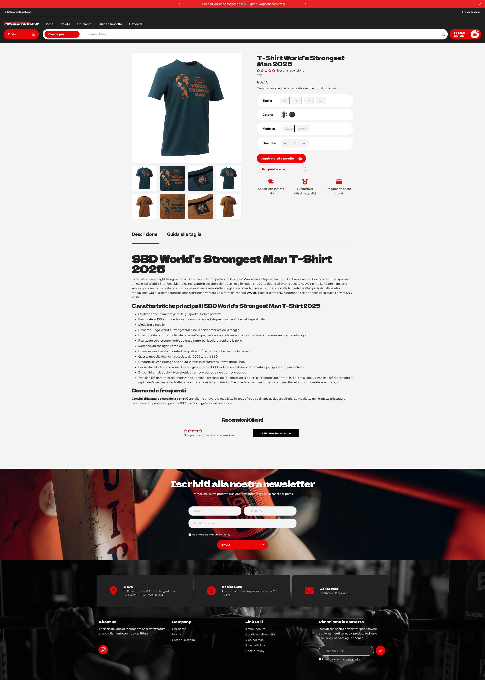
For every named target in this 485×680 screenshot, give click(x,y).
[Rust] (284, 115)
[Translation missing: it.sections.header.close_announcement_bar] (480, 4)
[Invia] (380, 650)
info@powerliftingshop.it (18, 11)
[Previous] (180, 4)
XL (320, 100)
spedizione (282, 88)
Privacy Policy (255, 645)
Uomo (289, 128)
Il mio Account (255, 629)
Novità (176, 634)
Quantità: (270, 143)
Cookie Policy (254, 651)
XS (284, 100)
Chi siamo (179, 629)
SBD (259, 75)
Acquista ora (273, 169)
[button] (266, 70)
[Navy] (292, 115)
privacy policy (222, 534)
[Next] (305, 4)
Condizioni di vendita (260, 634)
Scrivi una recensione (275, 433)
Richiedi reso (254, 640)
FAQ (228, 595)
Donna (303, 128)
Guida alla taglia (184, 234)
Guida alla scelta (183, 640)
